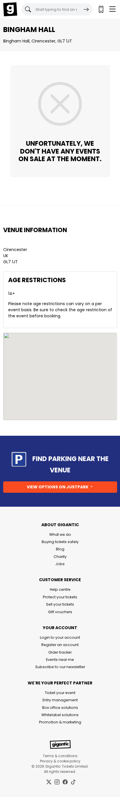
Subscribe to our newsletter (60, 666)
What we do (60, 534)
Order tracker (60, 652)
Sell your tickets (60, 604)
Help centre (60, 589)
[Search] (86, 9)
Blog (60, 549)
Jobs (60, 563)
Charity (60, 556)
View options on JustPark (58, 487)
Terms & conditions (60, 755)
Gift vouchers (60, 611)
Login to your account (60, 637)
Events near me (60, 659)
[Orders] (101, 9)
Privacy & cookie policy (60, 761)
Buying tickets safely (60, 541)
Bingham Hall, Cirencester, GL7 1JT (37, 41)
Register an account (60, 644)
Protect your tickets (60, 597)
